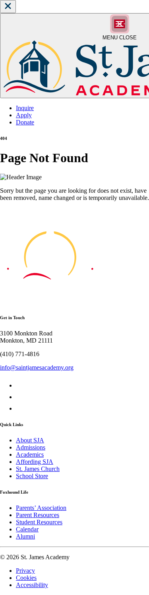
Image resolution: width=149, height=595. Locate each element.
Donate (25, 122)
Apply (24, 115)
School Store (32, 476)
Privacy (25, 570)
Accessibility (32, 584)
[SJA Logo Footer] (50, 301)
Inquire (25, 108)
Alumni (25, 536)
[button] (8, 6)
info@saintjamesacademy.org (37, 367)
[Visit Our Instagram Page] (21, 408)
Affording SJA (34, 461)
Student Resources (39, 522)
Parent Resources (37, 515)
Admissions (30, 447)
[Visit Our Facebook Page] (21, 385)
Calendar (27, 529)
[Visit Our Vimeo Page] (21, 396)
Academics (30, 454)
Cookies (26, 577)
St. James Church (38, 468)
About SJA (30, 440)
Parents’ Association (41, 507)
